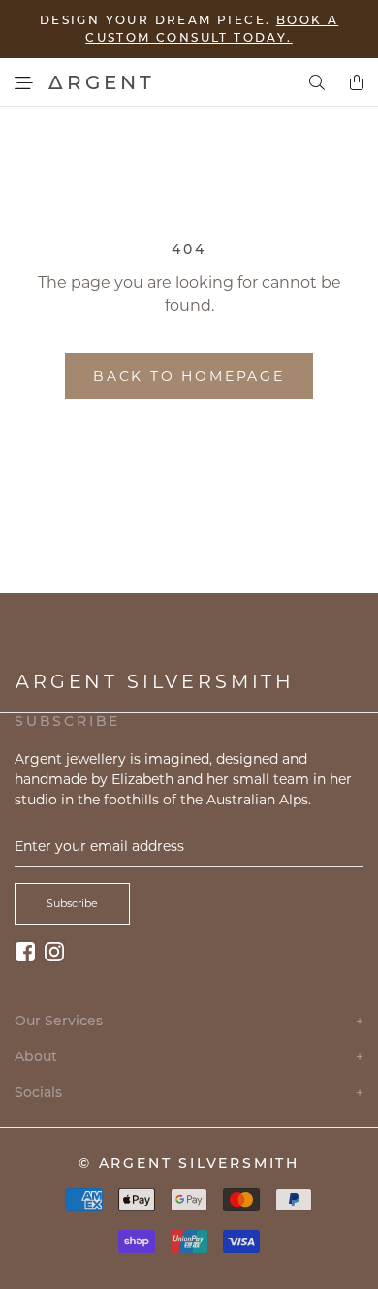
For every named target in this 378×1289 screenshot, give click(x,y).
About (189, 1057)
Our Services (189, 1021)
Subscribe (72, 903)
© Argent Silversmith (189, 1163)
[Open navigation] (24, 83)
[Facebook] (25, 951)
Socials (189, 1093)
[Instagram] (54, 951)
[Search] (317, 82)
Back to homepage (189, 376)
